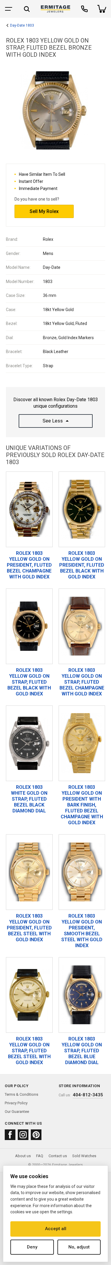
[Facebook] (10, 1134)
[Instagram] (23, 1134)
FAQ (39, 1156)
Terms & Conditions (21, 1094)
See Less (53, 421)
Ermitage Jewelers (67, 1165)
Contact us (58, 1156)
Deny (32, 1247)
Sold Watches (84, 1156)
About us (23, 1156)
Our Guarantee (17, 1111)
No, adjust (79, 1247)
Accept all (55, 1228)
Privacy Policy (16, 1103)
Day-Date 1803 (22, 25)
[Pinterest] (36, 1134)
